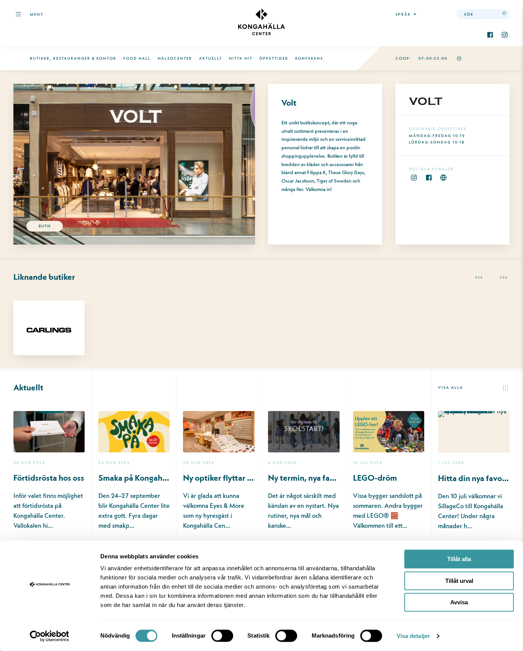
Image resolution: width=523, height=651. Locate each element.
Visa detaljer (413, 636)
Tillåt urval (459, 581)
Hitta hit (240, 58)
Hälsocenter (175, 58)
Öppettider (273, 58)
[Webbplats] (443, 178)
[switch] (222, 636)
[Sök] (505, 14)
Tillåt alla (459, 559)
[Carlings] (49, 313)
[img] (261, 21)
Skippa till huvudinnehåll (49, 33)
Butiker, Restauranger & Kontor (73, 58)
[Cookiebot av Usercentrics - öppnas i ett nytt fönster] (49, 636)
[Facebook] (490, 35)
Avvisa (459, 602)
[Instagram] (505, 35)
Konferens (309, 58)
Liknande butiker (44, 277)
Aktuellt (210, 58)
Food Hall (137, 58)
